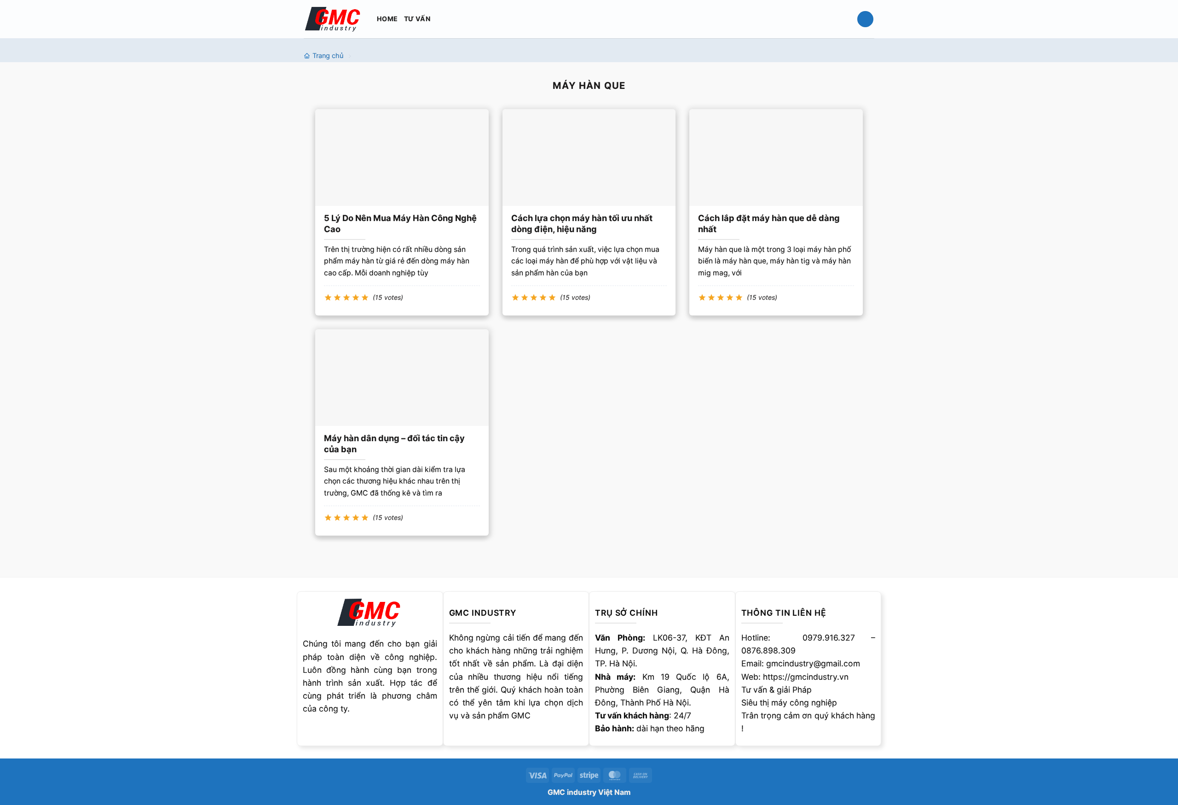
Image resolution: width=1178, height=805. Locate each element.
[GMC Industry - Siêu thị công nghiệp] (333, 19)
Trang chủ (327, 56)
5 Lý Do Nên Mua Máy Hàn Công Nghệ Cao (400, 223)
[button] (865, 19)
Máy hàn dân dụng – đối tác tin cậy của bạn (394, 443)
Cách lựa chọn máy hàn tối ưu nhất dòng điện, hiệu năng (582, 223)
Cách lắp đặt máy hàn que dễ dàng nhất (769, 223)
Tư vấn (417, 19)
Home (387, 19)
